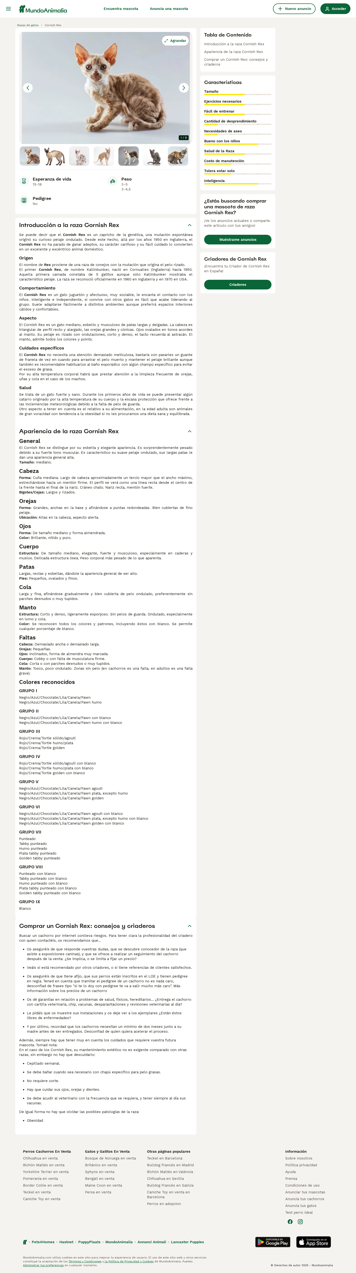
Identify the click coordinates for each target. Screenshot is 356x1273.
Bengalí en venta (99, 1178)
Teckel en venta (37, 1192)
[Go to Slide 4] (104, 156)
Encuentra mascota (121, 9)
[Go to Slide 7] (178, 156)
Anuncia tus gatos (301, 1206)
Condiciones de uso (302, 1185)
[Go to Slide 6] (153, 156)
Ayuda (290, 1172)
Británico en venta (101, 1165)
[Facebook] (290, 1222)
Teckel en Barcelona (164, 1158)
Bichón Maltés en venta (43, 1165)
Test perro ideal (299, 1212)
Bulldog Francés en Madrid (170, 1165)
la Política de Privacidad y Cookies (129, 1261)
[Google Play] (272, 1242)
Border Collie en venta (43, 1185)
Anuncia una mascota (169, 9)
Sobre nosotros (298, 1158)
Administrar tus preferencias (43, 1265)
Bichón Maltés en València (170, 1172)
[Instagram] (300, 1222)
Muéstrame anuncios (237, 239)
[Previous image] (28, 88)
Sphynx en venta (99, 1172)
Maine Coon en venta (103, 1185)
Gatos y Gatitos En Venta (107, 1151)
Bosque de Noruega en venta (110, 1158)
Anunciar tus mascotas (305, 1192)
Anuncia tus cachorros (304, 1199)
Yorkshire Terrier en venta (46, 1172)
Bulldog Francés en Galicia (170, 1185)
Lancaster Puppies (187, 1242)
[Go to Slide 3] (79, 156)
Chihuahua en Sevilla (165, 1178)
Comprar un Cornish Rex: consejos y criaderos (236, 62)
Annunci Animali (152, 1242)
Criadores (237, 284)
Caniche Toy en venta (41, 1199)
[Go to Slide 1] (29, 156)
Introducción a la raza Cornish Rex (234, 44)
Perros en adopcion (164, 1204)
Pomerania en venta (40, 1178)
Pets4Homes (43, 1242)
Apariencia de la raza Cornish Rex (233, 52)
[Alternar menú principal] (8, 9)
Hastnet (66, 1242)
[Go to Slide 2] (54, 156)
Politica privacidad (301, 1165)
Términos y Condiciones (85, 1261)
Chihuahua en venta (40, 1158)
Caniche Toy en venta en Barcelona (168, 1194)
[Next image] (184, 88)
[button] (106, 88)
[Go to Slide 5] (128, 156)
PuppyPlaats (89, 1242)
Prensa (291, 1178)
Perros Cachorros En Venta (47, 1151)
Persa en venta (98, 1192)
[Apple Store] (313, 1242)
